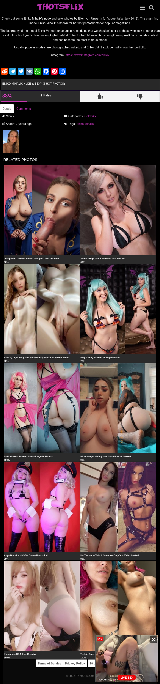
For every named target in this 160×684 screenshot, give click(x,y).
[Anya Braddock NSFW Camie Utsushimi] (42, 506)
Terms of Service (49, 663)
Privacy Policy (75, 663)
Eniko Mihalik (85, 124)
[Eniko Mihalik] (11, 141)
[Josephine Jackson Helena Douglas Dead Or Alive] (42, 210)
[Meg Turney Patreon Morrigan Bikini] (118, 309)
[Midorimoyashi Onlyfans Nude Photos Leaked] (118, 408)
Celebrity (90, 116)
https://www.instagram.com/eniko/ (87, 55)
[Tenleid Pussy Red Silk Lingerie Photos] (118, 605)
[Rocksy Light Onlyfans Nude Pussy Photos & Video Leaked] (42, 309)
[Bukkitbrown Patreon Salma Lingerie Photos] (42, 408)
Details (6, 108)
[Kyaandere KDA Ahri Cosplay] (42, 605)
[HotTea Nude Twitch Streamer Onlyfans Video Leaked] (118, 506)
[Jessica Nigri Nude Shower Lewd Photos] (118, 210)
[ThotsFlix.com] (60, 7)
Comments (23, 108)
